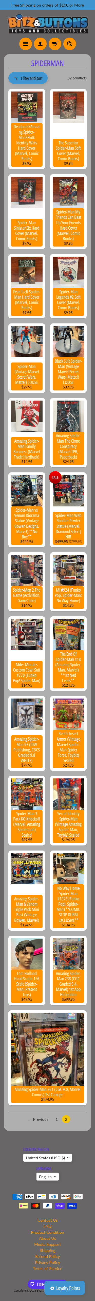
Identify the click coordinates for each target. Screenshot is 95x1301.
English (45, 1176)
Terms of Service (47, 1268)
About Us (47, 1238)
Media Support (47, 1244)
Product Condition (47, 1232)
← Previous (38, 1119)
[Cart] (55, 44)
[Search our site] (69, 44)
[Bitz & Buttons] (47, 24)
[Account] (40, 44)
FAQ (48, 1226)
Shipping (47, 1250)
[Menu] (25, 44)
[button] (28, 78)
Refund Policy (47, 1256)
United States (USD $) (45, 1157)
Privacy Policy (47, 1262)
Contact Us (47, 1220)
